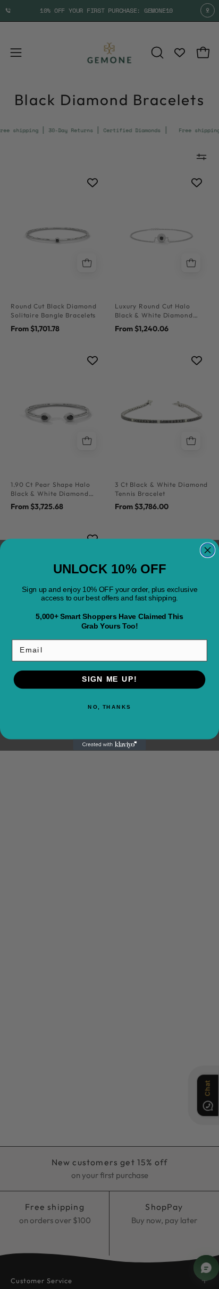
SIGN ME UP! (109, 679)
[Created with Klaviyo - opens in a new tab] (109, 745)
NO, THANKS (109, 707)
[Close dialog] (208, 550)
